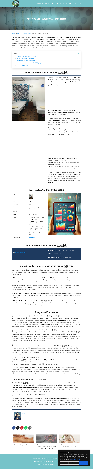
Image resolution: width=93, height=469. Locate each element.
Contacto (42, 464)
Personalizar (64, 463)
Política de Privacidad (42, 461)
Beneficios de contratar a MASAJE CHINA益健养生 (30, 63)
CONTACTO (76, 3)
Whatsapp (47, 464)
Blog (39, 464)
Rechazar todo (74, 463)
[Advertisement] (64, 99)
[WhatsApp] (26, 428)
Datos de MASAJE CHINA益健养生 (25, 58)
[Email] (30, 428)
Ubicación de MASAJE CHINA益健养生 (27, 60)
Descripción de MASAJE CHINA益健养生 (27, 56)
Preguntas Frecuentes (22, 65)
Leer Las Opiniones (65, 257)
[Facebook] (14, 428)
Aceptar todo (84, 463)
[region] (74, 458)
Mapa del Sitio (34, 461)
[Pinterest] (22, 428)
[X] (18, 428)
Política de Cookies (75, 459)
